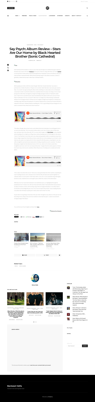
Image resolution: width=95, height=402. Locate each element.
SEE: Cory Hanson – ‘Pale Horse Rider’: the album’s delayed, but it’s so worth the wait (37, 245)
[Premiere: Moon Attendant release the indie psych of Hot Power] (21, 237)
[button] (87, 15)
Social (69, 333)
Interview (60, 15)
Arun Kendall (12, 319)
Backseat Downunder (19, 307)
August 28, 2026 (57, 315)
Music (35, 44)
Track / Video (32, 15)
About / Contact (84, 1)
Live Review (52, 15)
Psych (16, 266)
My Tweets (69, 327)
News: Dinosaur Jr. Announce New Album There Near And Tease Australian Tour (79, 309)
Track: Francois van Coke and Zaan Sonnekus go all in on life (32, 33)
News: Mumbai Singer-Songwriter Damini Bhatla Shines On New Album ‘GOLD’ (48, 34)
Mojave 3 (31, 71)
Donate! (67, 15)
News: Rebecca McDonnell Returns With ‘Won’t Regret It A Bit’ (80, 320)
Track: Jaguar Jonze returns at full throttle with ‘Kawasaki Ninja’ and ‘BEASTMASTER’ (54, 312)
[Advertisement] (47, 31)
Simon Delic (38, 60)
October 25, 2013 (32, 60)
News (16, 15)
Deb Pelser (31, 315)
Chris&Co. (50, 396)
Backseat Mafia (14, 386)
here (38, 207)
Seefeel (59, 71)
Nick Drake (50, 132)
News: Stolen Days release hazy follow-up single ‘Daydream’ (79, 33)
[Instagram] (16, 1)
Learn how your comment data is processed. (40, 365)
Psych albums (23, 266)
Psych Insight (40, 44)
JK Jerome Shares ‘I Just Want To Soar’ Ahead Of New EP (64, 33)
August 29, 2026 (19, 319)
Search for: (69, 343)
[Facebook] (7, 1)
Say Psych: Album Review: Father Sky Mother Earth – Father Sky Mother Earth (53, 245)
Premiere (24, 15)
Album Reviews (43, 15)
